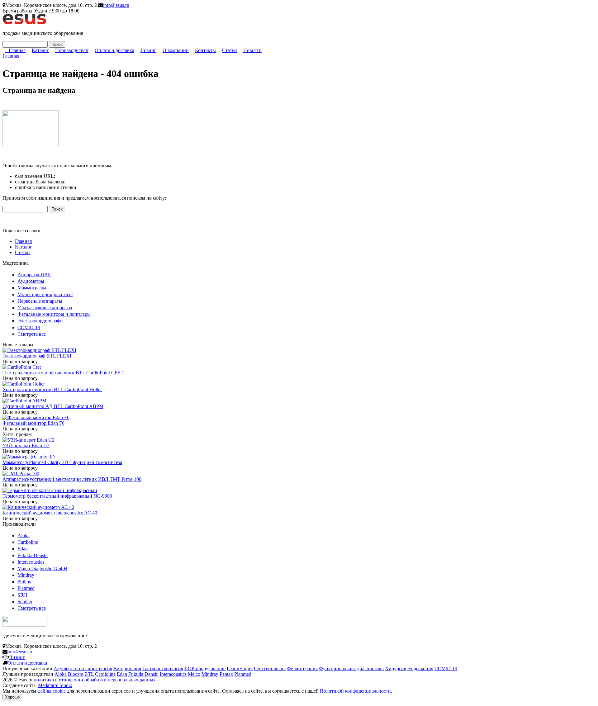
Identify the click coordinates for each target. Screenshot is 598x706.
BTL (89, 674)
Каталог (40, 50)
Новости (252, 50)
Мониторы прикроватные (45, 294)
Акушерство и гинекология (83, 668)
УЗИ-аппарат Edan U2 (26, 445)
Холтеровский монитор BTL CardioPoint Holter (52, 389)
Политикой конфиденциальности (355, 691)
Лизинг (148, 50)
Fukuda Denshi (32, 555)
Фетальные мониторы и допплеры (54, 314)
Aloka (23, 535)
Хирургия (395, 668)
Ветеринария (127, 668)
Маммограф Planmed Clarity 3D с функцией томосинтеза (62, 462)
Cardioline (27, 542)
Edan (22, 548)
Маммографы (31, 287)
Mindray (25, 575)
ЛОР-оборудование (204, 668)
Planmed (26, 588)
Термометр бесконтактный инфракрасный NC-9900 (57, 496)
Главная (17, 50)
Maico (194, 674)
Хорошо (12, 697)
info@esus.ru (116, 5)
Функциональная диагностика (351, 668)
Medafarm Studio (55, 685)
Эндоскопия (420, 668)
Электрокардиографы (40, 320)
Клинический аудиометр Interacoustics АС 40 (49, 512)
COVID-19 (28, 327)
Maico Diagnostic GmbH (42, 568)
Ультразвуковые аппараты (44, 307)
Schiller (24, 601)
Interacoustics (30, 562)
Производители (71, 50)
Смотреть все (31, 334)
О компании (176, 50)
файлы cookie (51, 691)
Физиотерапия (302, 668)
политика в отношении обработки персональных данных (95, 679)
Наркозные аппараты (39, 301)
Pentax (226, 674)
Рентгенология (270, 668)
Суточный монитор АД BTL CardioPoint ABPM (52, 406)
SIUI (22, 595)
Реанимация (240, 668)
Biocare (75, 674)
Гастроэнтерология (162, 668)
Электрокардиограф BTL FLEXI (36, 355)
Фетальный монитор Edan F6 (33, 423)
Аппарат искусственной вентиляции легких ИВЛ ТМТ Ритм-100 (71, 479)
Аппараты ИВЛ (34, 274)
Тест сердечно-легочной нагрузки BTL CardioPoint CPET (63, 372)
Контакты (205, 50)
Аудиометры (30, 281)
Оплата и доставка (114, 50)
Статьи (229, 50)
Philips (24, 581)
